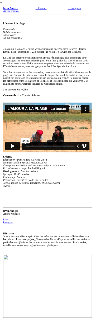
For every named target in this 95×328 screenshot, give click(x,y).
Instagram (8, 222)
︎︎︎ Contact (40, 8)
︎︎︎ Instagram (74, 8)
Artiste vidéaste (11, 9)
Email (6, 219)
